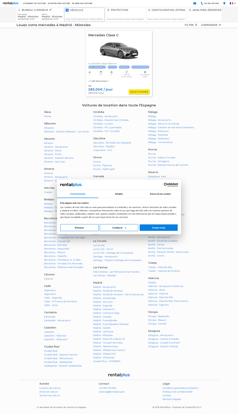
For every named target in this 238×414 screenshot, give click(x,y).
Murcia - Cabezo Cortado (161, 157)
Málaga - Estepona (158, 131)
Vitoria (47, 116)
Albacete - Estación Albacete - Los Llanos (66, 131)
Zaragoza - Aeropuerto (160, 335)
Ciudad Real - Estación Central (60, 354)
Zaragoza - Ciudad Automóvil (164, 342)
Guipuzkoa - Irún (102, 150)
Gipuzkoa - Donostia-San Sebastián (112, 142)
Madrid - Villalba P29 (104, 354)
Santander (50, 316)
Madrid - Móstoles (103, 335)
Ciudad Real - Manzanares (58, 358)
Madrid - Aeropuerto (104, 287)
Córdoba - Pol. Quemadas (107, 127)
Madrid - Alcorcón (103, 302)
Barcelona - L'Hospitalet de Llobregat (64, 237)
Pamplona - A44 (157, 176)
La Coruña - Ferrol (103, 249)
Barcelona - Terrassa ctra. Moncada (63, 263)
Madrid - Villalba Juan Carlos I (109, 350)
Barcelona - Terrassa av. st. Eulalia (62, 260)
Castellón (49, 332)
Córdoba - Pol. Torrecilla (106, 131)
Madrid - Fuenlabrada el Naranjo (111, 324)
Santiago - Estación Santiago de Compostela (117, 260)
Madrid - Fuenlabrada (105, 320)
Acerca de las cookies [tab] (160, 194)
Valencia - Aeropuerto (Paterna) (165, 286)
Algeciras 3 (50, 294)
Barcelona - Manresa (55, 245)
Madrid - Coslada (102, 316)
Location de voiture (50, 388)
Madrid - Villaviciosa (103, 357)
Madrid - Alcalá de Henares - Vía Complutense (118, 294)
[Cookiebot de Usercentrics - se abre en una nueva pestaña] (166, 185)
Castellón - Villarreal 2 (56, 339)
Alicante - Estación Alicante (59, 158)
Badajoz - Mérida (53, 211)
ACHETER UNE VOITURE (59, 3)
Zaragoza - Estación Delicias (163, 346)
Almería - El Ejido (53, 180)
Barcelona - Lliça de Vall (57, 241)
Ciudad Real (50, 351)
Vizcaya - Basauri (157, 320)
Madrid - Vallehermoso (105, 346)
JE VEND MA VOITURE (82, 3)
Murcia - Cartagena (158, 161)
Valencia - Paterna (158, 293)
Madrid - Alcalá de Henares (108, 290)
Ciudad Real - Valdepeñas (58, 362)
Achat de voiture (48, 391)
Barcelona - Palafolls (55, 256)
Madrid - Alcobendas (104, 298)
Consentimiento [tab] (77, 194)
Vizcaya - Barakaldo (158, 316)
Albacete (49, 128)
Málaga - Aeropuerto (159, 120)
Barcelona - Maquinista (56, 248)
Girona (96, 161)
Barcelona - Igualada (55, 234)
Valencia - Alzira (156, 290)
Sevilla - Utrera (156, 255)
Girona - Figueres (102, 165)
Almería (48, 173)
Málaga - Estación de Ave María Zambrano (171, 127)
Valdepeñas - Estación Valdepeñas (62, 366)
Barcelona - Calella (54, 226)
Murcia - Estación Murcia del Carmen (168, 165)
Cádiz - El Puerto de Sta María (60, 301)
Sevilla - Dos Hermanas (160, 248)
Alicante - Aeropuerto (56, 147)
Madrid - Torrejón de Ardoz (108, 342)
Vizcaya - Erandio (157, 323)
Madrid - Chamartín (104, 309)
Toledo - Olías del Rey (160, 267)
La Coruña (98, 245)
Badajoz (48, 203)
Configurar (117, 228)
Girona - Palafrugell (104, 169)
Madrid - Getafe (101, 328)
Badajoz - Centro (53, 207)
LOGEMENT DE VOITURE (34, 3)
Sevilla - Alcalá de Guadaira (163, 241)
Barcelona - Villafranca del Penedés (63, 267)
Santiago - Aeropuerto (105, 256)
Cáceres (48, 279)
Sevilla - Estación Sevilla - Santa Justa (168, 252)
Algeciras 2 (50, 290)
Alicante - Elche (52, 154)
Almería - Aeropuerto (56, 177)
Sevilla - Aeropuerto (159, 237)
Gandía (152, 282)
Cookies (167, 395)
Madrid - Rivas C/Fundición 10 (109, 339)
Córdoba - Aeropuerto (105, 116)
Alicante (48, 143)
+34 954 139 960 (107, 388)
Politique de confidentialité (178, 391)
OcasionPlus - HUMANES (107, 361)
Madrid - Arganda (102, 305)
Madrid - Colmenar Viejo (106, 313)
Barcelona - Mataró (54, 252)
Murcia (152, 154)
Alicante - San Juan (54, 161)
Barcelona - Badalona (56, 222)
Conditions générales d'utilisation (181, 388)
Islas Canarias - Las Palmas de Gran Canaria (116, 272)
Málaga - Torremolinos (160, 142)
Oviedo (48, 192)
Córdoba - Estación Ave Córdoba (111, 120)
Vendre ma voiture (49, 395)
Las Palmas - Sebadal (104, 275)
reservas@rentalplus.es (112, 391)
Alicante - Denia (52, 150)
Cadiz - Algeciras (53, 297)
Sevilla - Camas (156, 244)
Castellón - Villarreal (55, 335)
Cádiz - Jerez (51, 305)
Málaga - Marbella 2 (159, 138)
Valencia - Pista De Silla (160, 297)
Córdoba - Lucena (103, 123)
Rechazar (79, 228)
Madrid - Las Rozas (103, 331)
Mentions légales (172, 399)
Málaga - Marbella (158, 135)
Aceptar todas (158, 228)
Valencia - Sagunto (158, 304)
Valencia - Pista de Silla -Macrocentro (168, 301)
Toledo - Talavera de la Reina (164, 271)
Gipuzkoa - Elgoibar (104, 146)
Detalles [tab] (119, 194)
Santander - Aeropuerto (57, 320)
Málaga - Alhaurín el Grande (163, 123)
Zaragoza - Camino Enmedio (163, 339)
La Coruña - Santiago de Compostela (113, 253)
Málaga (152, 116)
